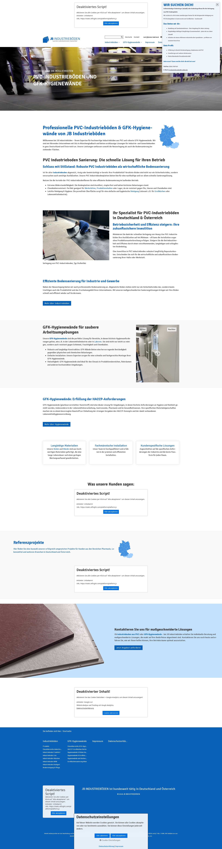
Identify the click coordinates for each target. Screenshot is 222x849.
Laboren (98, 341)
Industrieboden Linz (49, 755)
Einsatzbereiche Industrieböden (52, 749)
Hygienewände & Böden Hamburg (77, 752)
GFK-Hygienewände (131, 42)
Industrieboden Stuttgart (51, 765)
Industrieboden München (51, 758)
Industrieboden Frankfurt (51, 752)
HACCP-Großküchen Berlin (77, 749)
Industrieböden (111, 42)
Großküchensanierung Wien (77, 762)
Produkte (46, 746)
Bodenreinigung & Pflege (51, 768)
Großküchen (160, 191)
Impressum (150, 42)
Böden (56, 449)
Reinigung (134, 191)
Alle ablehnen (102, 836)
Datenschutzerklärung (85, 708)
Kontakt (136, 37)
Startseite (128, 37)
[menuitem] (113, 42)
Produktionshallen (105, 188)
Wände (66, 449)
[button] (57, 303)
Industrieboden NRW (50, 762)
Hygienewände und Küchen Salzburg (77, 758)
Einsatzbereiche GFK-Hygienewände (77, 746)
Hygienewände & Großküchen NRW (77, 755)
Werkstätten (90, 188)
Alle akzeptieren (111, 23)
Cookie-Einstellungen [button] (110, 840)
